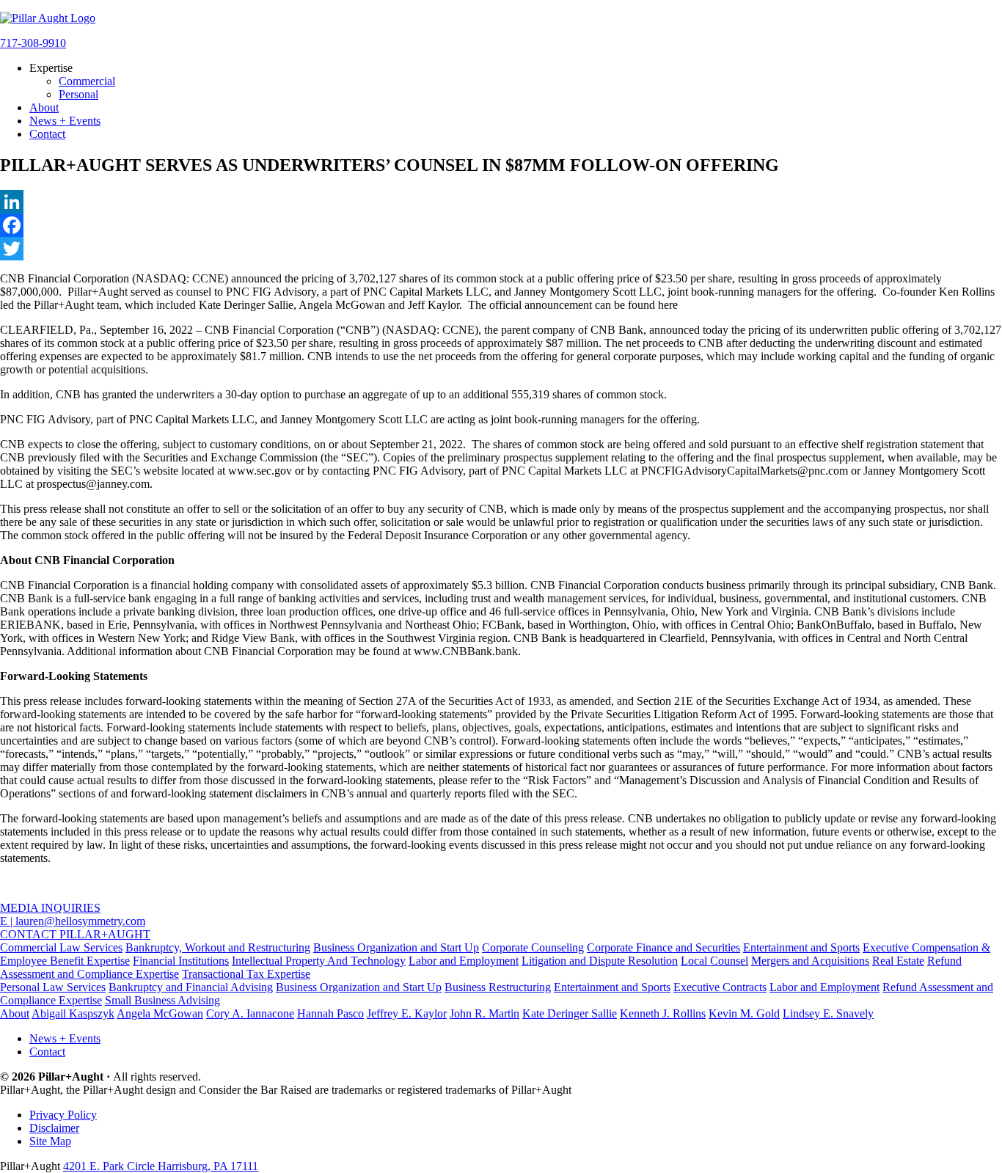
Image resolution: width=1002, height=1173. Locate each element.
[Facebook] (501, 225)
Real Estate (898, 960)
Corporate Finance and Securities (663, 947)
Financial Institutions (181, 960)
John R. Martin (484, 1013)
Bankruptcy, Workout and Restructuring (217, 947)
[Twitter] (501, 248)
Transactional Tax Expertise (246, 974)
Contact (47, 134)
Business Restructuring (498, 987)
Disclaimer (54, 1128)
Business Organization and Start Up (396, 947)
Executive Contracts (720, 987)
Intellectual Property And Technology (319, 960)
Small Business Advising (162, 1000)
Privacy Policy (63, 1114)
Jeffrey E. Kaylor (407, 1013)
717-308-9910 (33, 43)
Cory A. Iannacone (250, 1013)
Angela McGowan (160, 1013)
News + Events (64, 120)
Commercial (87, 81)
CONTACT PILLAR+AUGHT (75, 934)
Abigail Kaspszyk (73, 1013)
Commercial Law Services (61, 947)
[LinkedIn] (501, 201)
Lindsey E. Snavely (828, 1013)
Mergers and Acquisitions (810, 960)
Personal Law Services (53, 987)
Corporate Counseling (533, 947)
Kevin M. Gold (744, 1013)
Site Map (50, 1141)
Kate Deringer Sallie (569, 1013)
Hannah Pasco (330, 1013)
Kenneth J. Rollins (663, 1013)
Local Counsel (714, 960)
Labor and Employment (464, 960)
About (44, 107)
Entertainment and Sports (801, 947)
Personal (78, 94)
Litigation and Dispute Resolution (600, 960)
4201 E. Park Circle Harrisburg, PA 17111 (160, 1166)
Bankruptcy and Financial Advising (191, 987)
